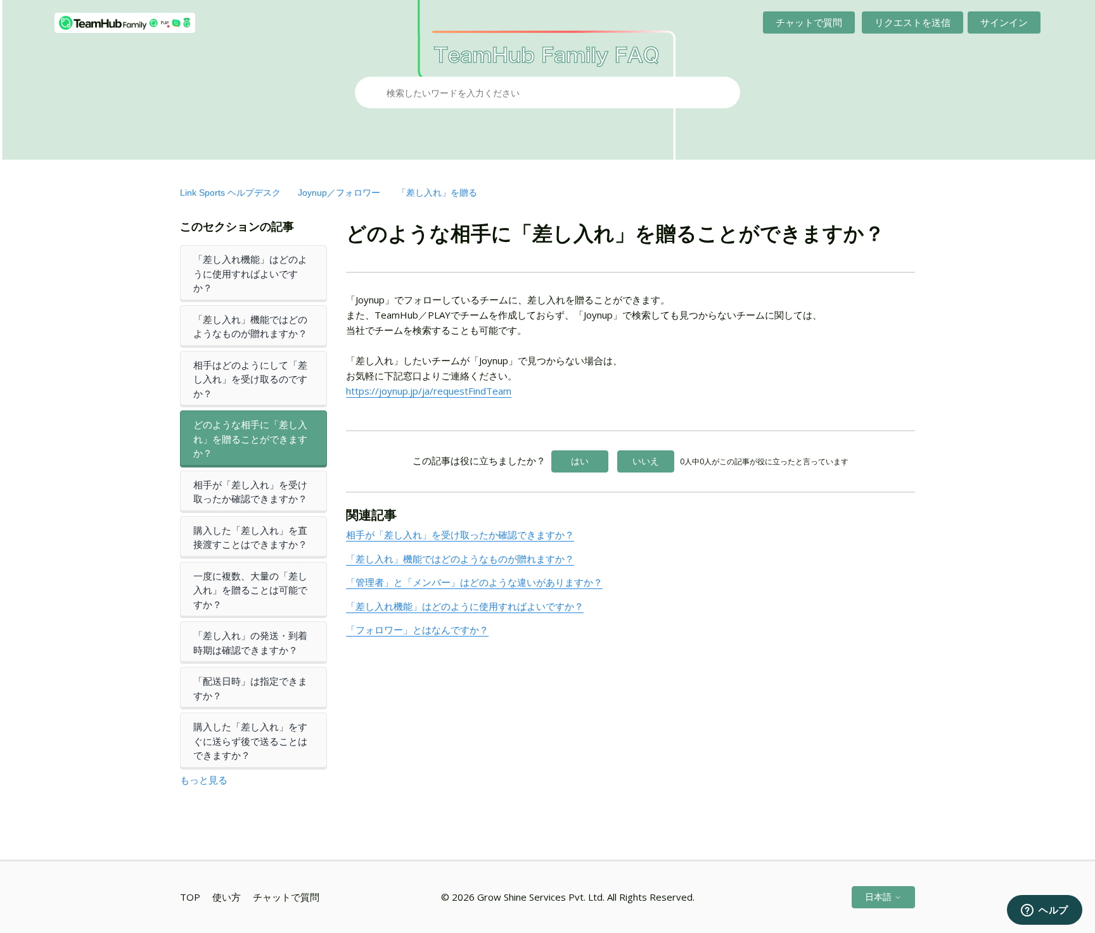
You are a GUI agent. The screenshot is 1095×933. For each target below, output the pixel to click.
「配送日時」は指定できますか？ (250, 688)
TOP (190, 897)
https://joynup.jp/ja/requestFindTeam (428, 390)
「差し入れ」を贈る (437, 192)
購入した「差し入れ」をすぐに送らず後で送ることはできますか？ (250, 740)
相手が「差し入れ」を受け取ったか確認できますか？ (250, 491)
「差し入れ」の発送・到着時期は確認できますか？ (250, 642)
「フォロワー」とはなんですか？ (417, 629)
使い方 (226, 897)
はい (580, 461)
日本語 (879, 897)
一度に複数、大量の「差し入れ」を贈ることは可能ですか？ (250, 590)
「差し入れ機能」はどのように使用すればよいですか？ (250, 273)
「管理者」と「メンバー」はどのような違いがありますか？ (474, 582)
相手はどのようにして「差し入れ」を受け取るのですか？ (250, 379)
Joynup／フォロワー (339, 192)
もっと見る (203, 779)
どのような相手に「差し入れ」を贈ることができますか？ (250, 438)
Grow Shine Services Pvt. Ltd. (541, 897)
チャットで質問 (809, 22)
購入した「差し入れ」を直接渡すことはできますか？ (250, 537)
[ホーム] (124, 23)
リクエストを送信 (912, 22)
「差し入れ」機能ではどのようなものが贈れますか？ (250, 326)
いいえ (645, 461)
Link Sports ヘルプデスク (230, 192)
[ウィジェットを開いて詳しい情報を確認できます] (1044, 911)
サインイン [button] (1004, 22)
